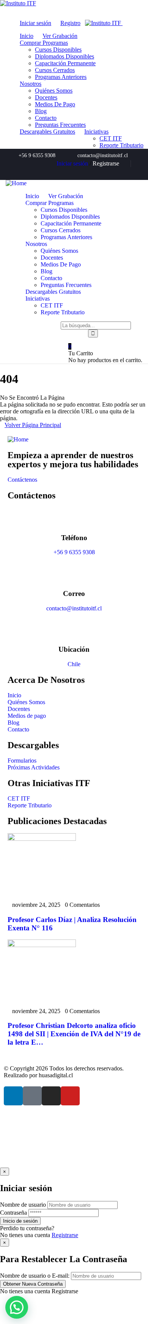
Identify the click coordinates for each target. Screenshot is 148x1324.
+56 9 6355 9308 (74, 552)
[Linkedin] (99, 172)
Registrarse (65, 1235)
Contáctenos (22, 479)
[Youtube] (137, 172)
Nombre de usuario (23, 1204)
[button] (16, 1307)
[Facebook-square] (32, 1095)
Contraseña (13, 1212)
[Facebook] (112, 172)
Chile (74, 664)
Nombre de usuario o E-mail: (34, 1275)
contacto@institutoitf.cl (74, 608)
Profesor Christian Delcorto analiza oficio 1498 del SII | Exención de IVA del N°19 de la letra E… (74, 1033)
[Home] (16, 183)
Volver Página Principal (33, 425)
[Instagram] (124, 172)
